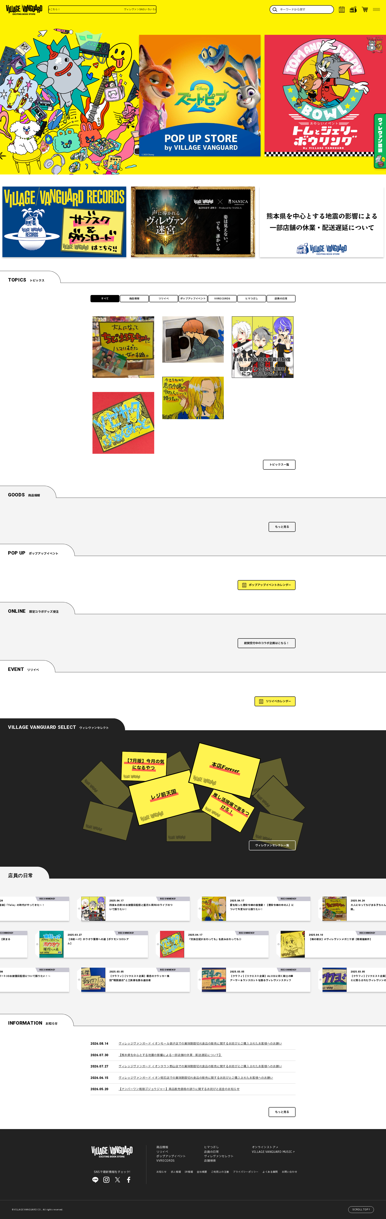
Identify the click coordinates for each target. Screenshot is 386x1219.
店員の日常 (281, 298)
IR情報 (189, 1172)
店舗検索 (210, 1161)
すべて (105, 298)
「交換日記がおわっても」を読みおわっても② (269, 939)
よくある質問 (270, 1172)
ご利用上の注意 (220, 1172)
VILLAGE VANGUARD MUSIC (272, 1152)
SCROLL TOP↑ (361, 1209)
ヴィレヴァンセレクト (219, 1156)
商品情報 (134, 298)
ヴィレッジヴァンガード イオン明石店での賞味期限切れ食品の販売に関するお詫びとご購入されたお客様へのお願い (196, 1078)
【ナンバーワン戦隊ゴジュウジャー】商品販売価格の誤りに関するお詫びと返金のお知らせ (179, 1089)
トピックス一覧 (279, 465)
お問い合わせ (289, 1172)
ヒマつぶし (251, 298)
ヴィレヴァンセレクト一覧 (272, 845)
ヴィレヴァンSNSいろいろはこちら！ (97, 9)
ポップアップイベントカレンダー (270, 585)
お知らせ (161, 1172)
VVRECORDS (222, 298)
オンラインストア (264, 1147)
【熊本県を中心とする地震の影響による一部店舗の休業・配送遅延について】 (170, 1055)
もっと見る (282, 527)
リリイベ (164, 298)
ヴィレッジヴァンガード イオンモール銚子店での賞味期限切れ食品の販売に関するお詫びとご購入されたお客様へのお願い (200, 1044)
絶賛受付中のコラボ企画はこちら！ (266, 643)
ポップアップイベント (193, 298)
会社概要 (202, 1172)
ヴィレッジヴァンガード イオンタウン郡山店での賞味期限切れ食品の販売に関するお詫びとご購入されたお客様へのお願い (200, 1066)
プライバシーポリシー (246, 1172)
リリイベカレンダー (278, 701)
